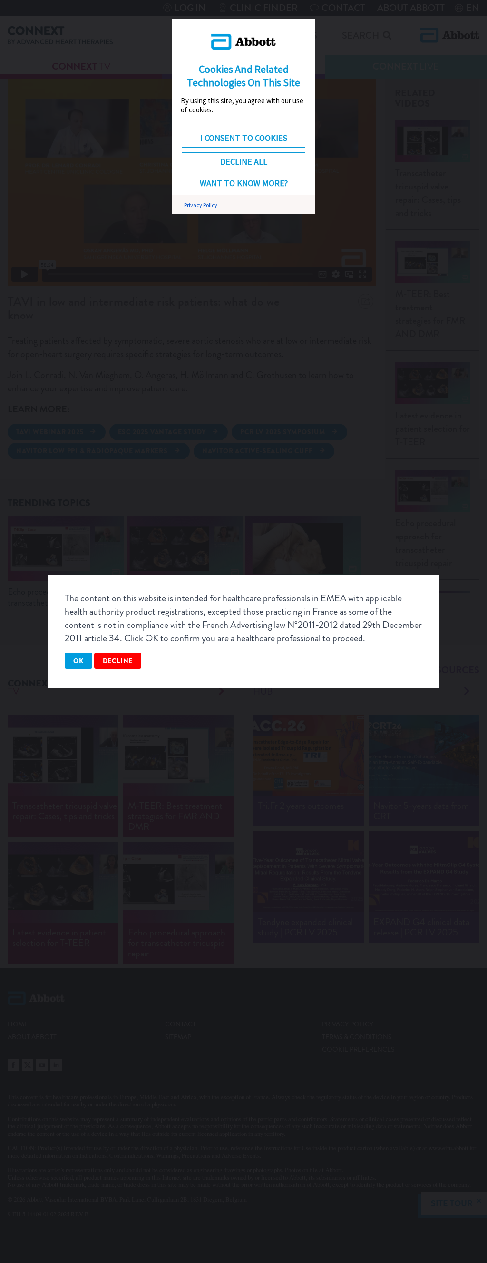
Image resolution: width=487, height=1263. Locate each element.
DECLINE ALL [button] (243, 161)
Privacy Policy (200, 205)
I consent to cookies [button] (243, 137)
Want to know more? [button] (244, 183)
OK (78, 661)
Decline (118, 661)
